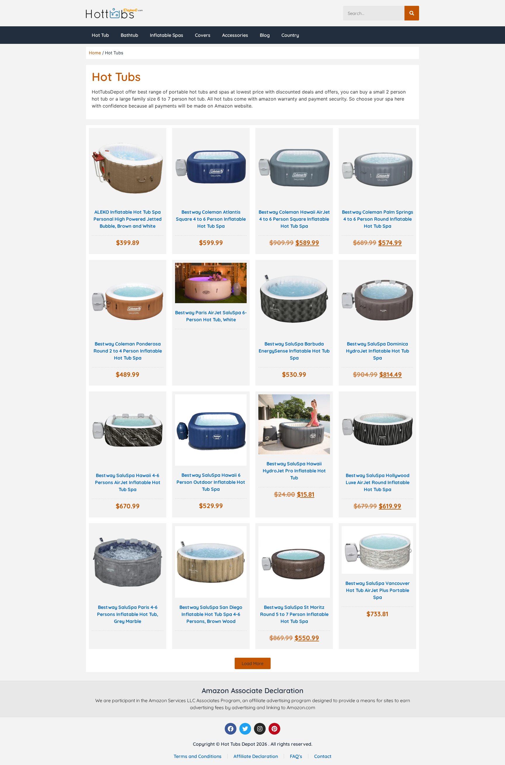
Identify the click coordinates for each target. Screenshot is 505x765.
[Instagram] (260, 729)
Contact (322, 756)
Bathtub (129, 35)
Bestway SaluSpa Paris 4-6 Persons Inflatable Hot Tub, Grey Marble (127, 614)
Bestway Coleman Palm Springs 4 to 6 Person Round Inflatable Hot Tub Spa (377, 219)
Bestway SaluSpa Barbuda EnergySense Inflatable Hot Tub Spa (294, 351)
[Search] (411, 13)
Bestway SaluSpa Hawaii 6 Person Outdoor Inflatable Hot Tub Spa (211, 482)
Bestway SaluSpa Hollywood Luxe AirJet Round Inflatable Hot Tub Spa (377, 482)
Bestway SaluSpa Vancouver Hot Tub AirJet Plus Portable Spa (377, 590)
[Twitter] (245, 729)
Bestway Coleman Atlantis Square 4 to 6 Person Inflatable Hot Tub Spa (211, 219)
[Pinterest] (274, 729)
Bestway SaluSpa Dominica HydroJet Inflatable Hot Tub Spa (377, 351)
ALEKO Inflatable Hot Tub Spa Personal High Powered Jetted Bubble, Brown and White (128, 219)
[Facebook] (230, 729)
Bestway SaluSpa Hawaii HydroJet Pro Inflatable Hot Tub (294, 471)
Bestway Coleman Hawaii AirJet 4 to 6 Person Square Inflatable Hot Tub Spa (294, 219)
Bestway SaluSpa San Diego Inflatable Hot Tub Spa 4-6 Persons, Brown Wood (210, 614)
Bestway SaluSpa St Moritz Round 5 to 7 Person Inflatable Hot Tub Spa (294, 614)
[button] (253, 663)
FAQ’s (296, 756)
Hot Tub (100, 35)
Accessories (235, 35)
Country (290, 35)
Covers (202, 35)
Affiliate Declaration (256, 756)
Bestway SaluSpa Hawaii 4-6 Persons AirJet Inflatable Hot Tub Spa (127, 482)
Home (95, 53)
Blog (265, 35)
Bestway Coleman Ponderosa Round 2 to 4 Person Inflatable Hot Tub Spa (128, 351)
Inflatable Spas (166, 35)
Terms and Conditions (198, 756)
